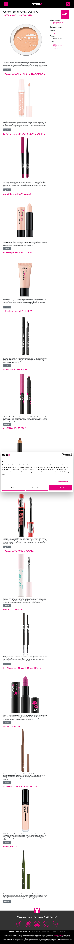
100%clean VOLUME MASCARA (18, 550)
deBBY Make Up (37, 4)
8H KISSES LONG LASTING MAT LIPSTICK (22, 667)
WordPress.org (56, 48)
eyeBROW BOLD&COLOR (15, 428)
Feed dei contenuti (57, 45)
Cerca (65, 14)
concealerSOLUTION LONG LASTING (21, 786)
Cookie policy (55, 932)
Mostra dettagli (63, 481)
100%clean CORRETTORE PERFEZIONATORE (24, 73)
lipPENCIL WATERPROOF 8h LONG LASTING (24, 133)
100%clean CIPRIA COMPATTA (17, 15)
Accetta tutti (60, 488)
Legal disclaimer (35, 932)
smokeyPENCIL (10, 846)
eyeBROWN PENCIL (12, 726)
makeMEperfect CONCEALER (17, 193)
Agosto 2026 (56, 33)
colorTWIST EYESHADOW (15, 369)
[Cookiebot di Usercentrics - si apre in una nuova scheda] (63, 454)
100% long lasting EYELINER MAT (18, 310)
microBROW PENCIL (12, 609)
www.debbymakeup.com (58, 935)
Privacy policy (45, 932)
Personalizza (36, 488)
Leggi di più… (7, 70)
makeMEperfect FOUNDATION (17, 252)
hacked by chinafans (58, 22)
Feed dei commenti (57, 47)
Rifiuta (13, 488)
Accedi (54, 44)
